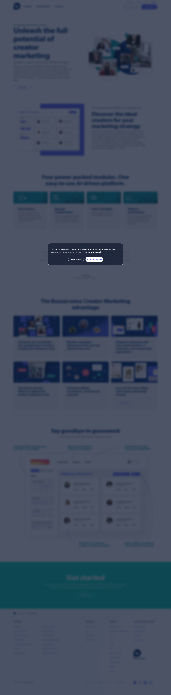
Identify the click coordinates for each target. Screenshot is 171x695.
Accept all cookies (94, 259)
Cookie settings (76, 259)
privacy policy (97, 252)
